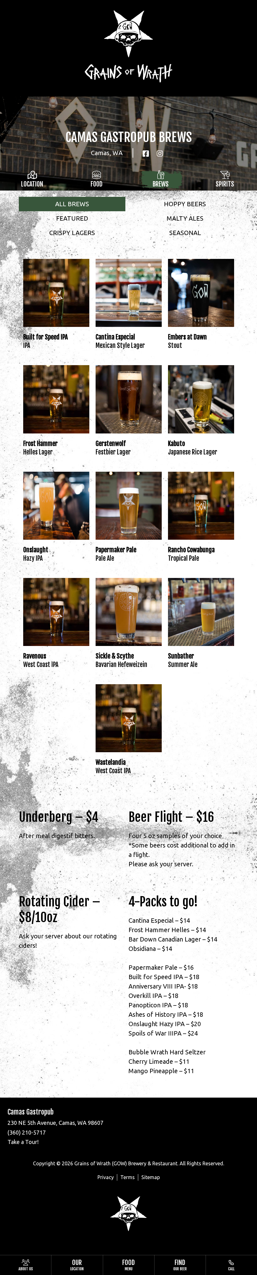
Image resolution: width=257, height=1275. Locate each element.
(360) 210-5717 (27, 1132)
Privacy (105, 1177)
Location (32, 184)
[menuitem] (25, 1265)
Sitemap (150, 1177)
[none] (25, 1265)
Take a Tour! (23, 1142)
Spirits (225, 184)
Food (96, 184)
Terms (127, 1177)
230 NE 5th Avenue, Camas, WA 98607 (55, 1123)
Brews (161, 184)
